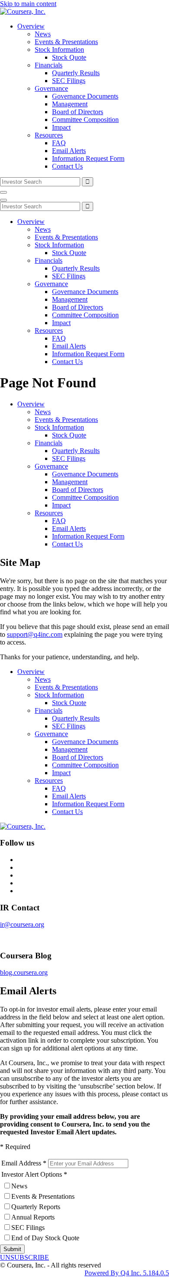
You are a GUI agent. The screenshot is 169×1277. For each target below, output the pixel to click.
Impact (61, 127)
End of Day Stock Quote (45, 1238)
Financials (48, 65)
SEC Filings (68, 80)
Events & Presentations (66, 41)
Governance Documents (85, 96)
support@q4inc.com (34, 634)
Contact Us (67, 166)
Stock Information (59, 49)
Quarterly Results (76, 73)
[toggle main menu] (3, 192)
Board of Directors (77, 111)
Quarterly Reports (35, 1206)
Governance (51, 88)
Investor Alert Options (31, 1174)
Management (70, 104)
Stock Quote (69, 57)
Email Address (21, 1163)
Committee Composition (85, 119)
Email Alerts (69, 150)
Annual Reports (33, 1217)
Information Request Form (88, 158)
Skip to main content (28, 3)
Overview (31, 26)
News (43, 34)
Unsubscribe (24, 1257)
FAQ (59, 143)
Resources (49, 135)
